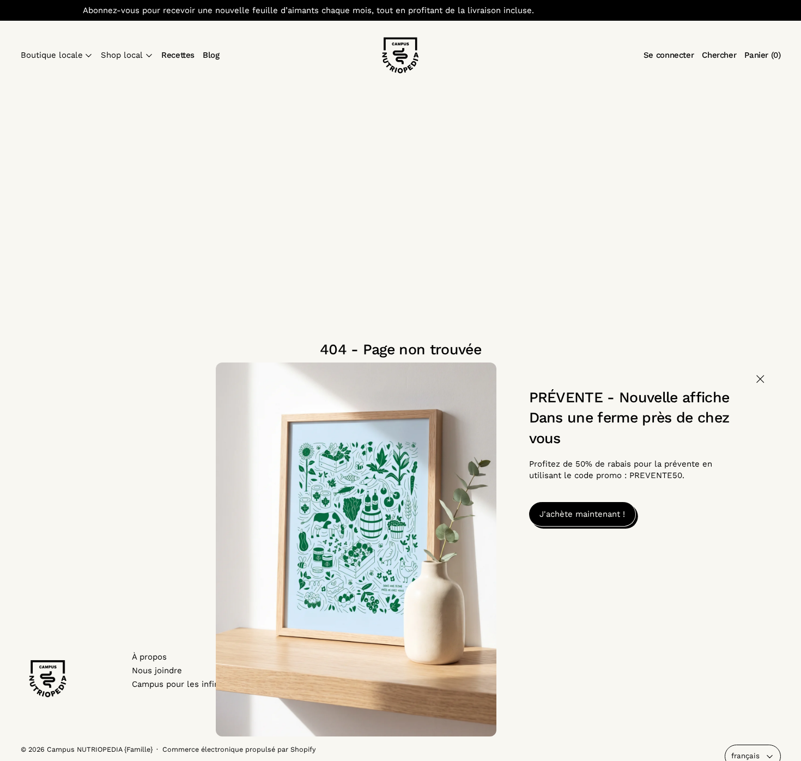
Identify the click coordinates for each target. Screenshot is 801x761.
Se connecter (669, 55)
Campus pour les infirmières (188, 684)
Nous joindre (157, 670)
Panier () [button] (762, 55)
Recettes (178, 55)
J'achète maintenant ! (582, 514)
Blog (211, 55)
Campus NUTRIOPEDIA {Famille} (100, 749)
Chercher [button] (719, 55)
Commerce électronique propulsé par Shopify (239, 749)
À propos (149, 657)
